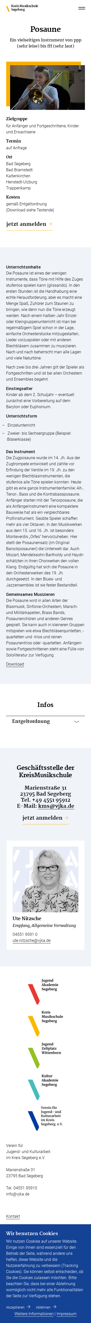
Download (15, 664)
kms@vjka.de (56, 806)
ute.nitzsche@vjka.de (32, 940)
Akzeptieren (15, 1307)
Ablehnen (43, 1307)
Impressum (67, 1313)
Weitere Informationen (34, 1313)
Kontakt (13, 1216)
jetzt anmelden (26, 224)
